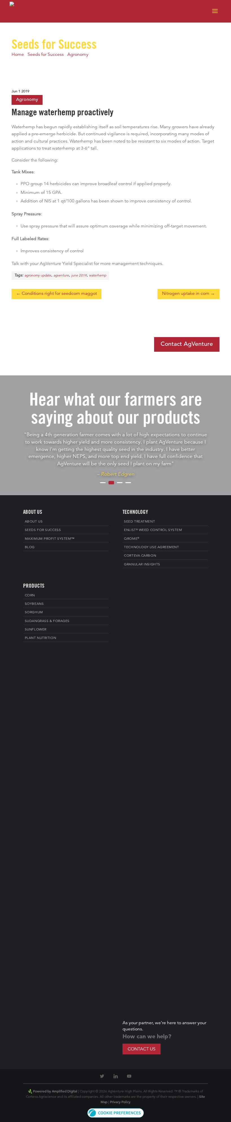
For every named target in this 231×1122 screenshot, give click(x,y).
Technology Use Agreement (151, 547)
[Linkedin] (115, 1076)
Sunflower (35, 629)
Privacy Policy (120, 1102)
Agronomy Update (38, 275)
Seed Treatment (139, 521)
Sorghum (34, 612)
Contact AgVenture (187, 344)
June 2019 (79, 275)
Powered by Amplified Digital (55, 1091)
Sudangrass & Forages (47, 621)
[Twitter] (102, 1076)
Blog (30, 547)
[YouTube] (129, 1076)
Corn (30, 595)
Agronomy (77, 54)
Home (18, 54)
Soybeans (34, 604)
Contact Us (142, 1049)
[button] (115, 1116)
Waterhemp (97, 275)
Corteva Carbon (140, 555)
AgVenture (61, 275)
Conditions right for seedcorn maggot (59, 293)
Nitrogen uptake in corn (185, 293)
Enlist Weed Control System (153, 530)
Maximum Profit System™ (50, 539)
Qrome (131, 539)
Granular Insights (142, 564)
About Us (34, 521)
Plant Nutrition (40, 638)
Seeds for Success (46, 54)
